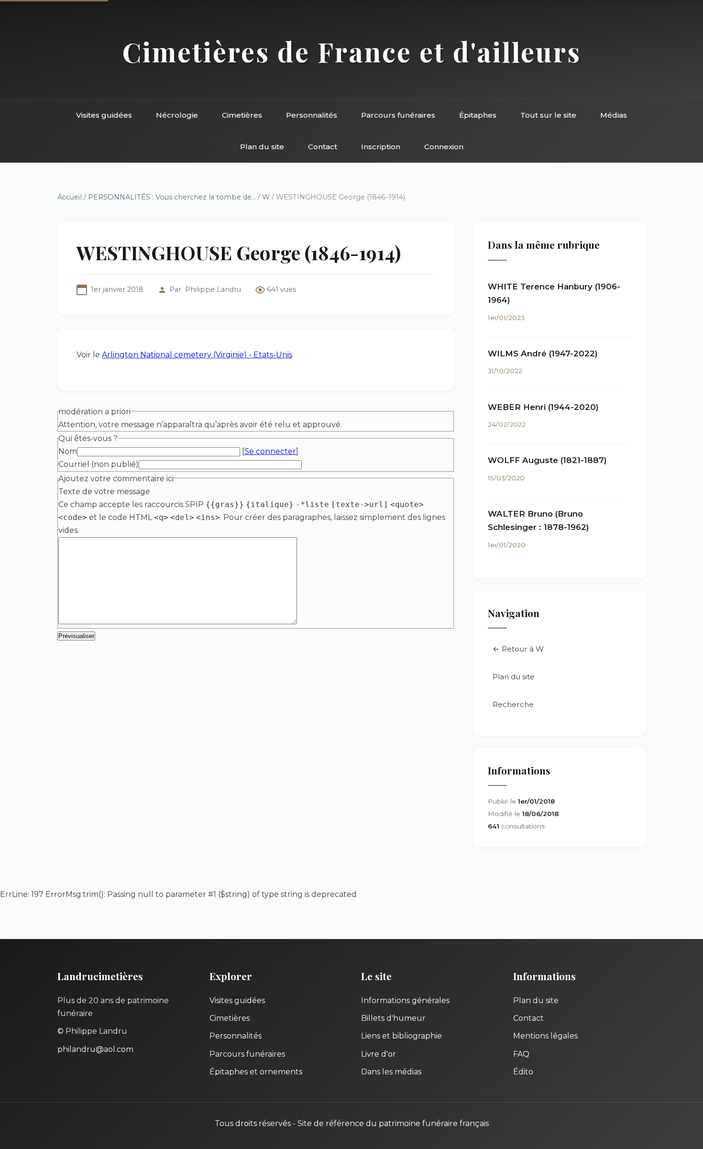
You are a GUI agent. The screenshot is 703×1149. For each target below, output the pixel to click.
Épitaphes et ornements (255, 1071)
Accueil (69, 197)
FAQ (521, 1054)
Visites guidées (104, 115)
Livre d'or (378, 1054)
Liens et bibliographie (401, 1035)
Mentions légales (545, 1035)
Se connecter (270, 451)
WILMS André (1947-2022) (543, 353)
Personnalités (311, 115)
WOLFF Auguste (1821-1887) (547, 460)
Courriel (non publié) (98, 464)
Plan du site (262, 146)
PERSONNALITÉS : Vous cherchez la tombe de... (172, 197)
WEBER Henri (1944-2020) (543, 407)
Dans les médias (391, 1071)
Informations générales (405, 1000)
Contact (322, 146)
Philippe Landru (213, 289)
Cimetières (242, 115)
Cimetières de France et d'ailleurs (351, 51)
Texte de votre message (104, 491)
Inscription (380, 146)
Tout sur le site (548, 115)
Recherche (513, 704)
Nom (67, 451)
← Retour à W (518, 648)
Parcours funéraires (398, 115)
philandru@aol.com (95, 1049)
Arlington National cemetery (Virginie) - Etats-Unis (197, 354)
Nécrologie (177, 115)
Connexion (443, 146)
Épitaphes (477, 115)
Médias (613, 115)
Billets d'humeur (393, 1018)
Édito (523, 1071)
